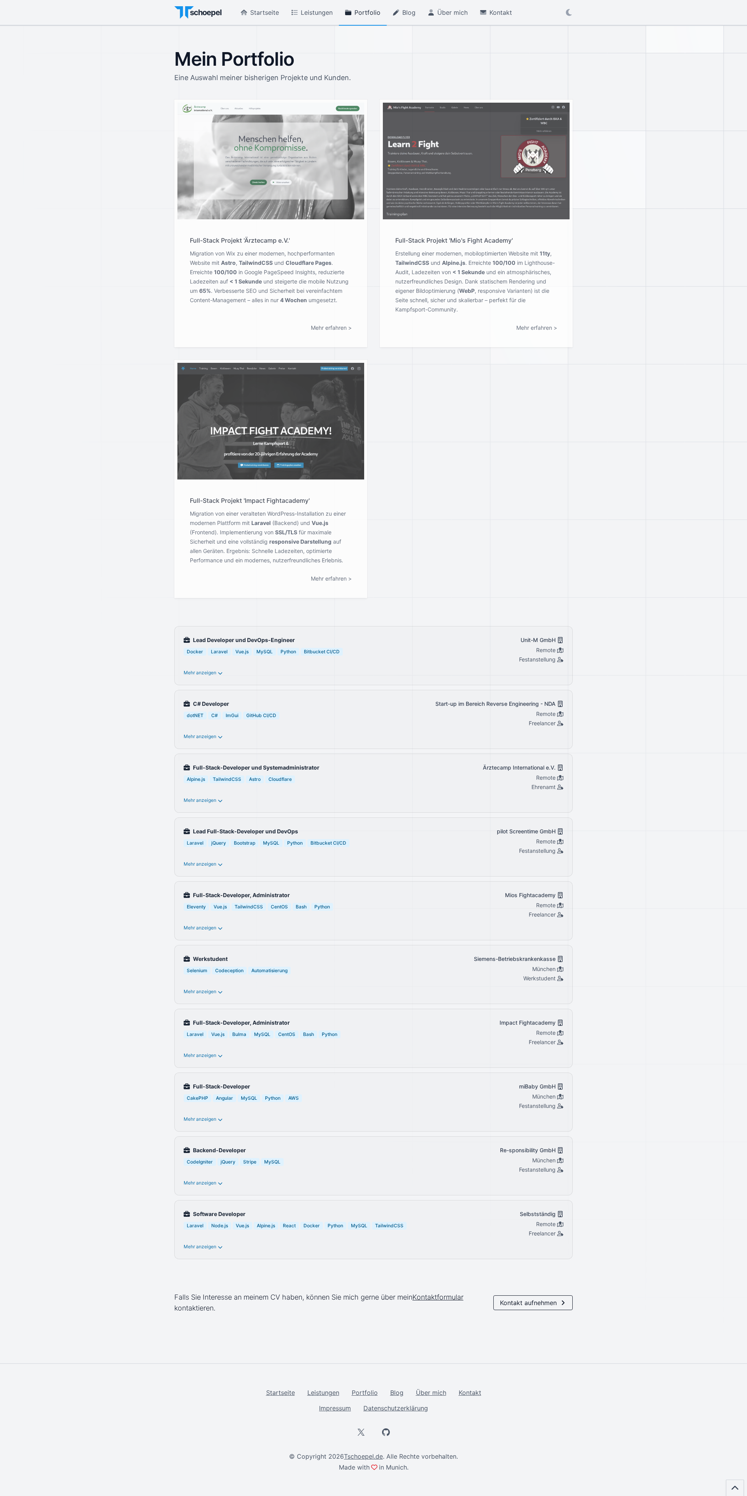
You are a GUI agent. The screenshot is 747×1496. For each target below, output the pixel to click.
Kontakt (500, 12)
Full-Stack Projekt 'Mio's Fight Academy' (454, 240)
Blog (409, 12)
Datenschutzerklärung (395, 1408)
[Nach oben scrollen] (735, 1488)
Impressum (335, 1408)
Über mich (452, 12)
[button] (569, 12)
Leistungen (317, 12)
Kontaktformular (437, 1297)
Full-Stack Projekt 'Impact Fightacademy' (250, 500)
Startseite (264, 12)
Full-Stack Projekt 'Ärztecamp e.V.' (240, 240)
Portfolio (367, 12)
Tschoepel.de (363, 1456)
